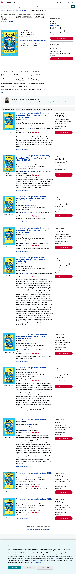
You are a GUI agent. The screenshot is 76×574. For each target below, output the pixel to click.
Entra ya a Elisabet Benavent (55, 102)
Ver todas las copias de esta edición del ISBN (33, 40)
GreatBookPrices (26, 212)
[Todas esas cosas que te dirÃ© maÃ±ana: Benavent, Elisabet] (9, 244)
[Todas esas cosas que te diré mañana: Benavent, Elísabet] (9, 489)
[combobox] (40, 6)
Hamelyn (24, 379)
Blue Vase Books (26, 128)
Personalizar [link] (45, 567)
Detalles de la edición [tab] (32, 71)
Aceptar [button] (14, 567)
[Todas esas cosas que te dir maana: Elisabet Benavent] (9, 273)
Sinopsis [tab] (5, 71)
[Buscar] (73, 6)
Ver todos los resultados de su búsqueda (38, 529)
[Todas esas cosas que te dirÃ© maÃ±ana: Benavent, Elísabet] (9, 129)
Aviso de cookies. (38, 560)
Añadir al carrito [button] (61, 38)
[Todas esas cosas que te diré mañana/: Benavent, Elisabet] (9, 212)
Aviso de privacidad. (35, 562)
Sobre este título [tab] (16, 71)
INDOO (23, 243)
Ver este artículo (54, 25)
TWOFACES (24, 484)
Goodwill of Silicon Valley (29, 171)
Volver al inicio (38, 538)
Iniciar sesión (66, 2)
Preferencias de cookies (53, 558)
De (25, 44)
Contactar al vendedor (22, 149)
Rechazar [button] (29, 567)
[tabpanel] (24, 84)
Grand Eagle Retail (27, 273)
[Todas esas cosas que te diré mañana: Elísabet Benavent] (9, 383)
